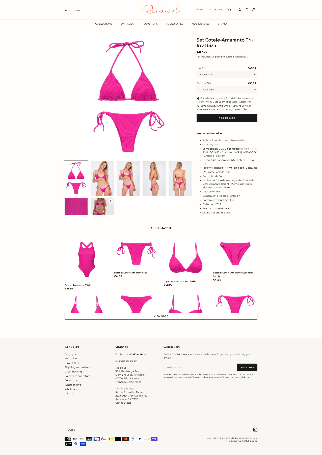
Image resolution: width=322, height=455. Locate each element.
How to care (72, 362)
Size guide (71, 358)
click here (245, 377)
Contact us (71, 380)
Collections (252, 438)
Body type (70, 354)
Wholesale (71, 389)
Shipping (217, 56)
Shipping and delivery (77, 367)
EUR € (71, 429)
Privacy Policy (239, 438)
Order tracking (73, 371)
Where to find (73, 384)
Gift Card (70, 393)
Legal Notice (212, 438)
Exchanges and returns (78, 376)
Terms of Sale (226, 438)
